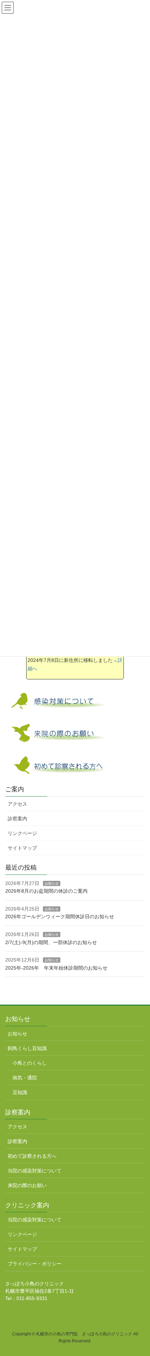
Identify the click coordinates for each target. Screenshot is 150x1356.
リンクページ (22, 833)
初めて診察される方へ (32, 1156)
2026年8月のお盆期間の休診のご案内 (46, 891)
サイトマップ (22, 848)
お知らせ (52, 883)
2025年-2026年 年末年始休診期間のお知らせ (56, 968)
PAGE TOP (139, 1309)
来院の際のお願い (27, 1185)
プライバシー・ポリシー (34, 1263)
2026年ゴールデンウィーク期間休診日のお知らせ (59, 916)
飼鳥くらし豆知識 (27, 1048)
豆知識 (20, 1092)
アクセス (17, 804)
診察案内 (17, 818)
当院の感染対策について (34, 1170)
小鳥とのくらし (30, 1063)
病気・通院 (25, 1077)
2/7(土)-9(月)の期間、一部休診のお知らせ (51, 942)
